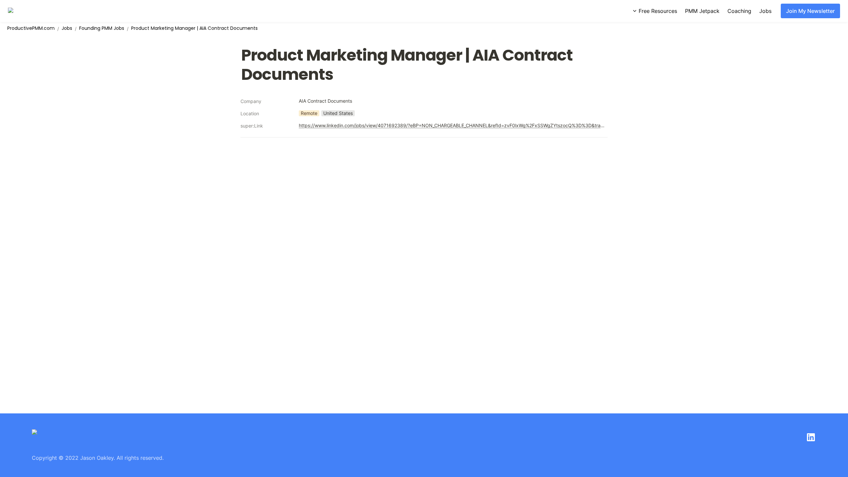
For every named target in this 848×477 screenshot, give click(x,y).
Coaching (739, 11)
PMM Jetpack (702, 11)
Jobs (765, 11)
